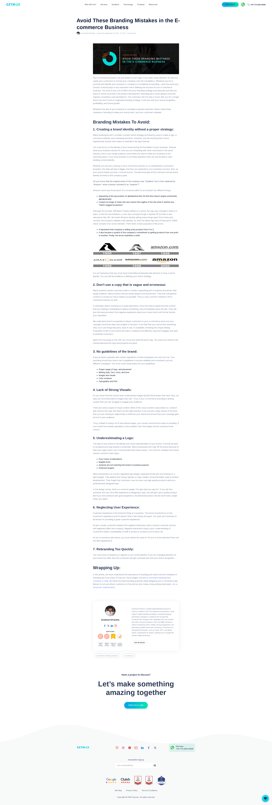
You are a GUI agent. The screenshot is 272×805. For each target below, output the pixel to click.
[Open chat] (265, 798)
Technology (128, 4)
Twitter (108, 626)
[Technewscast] (161, 780)
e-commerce (128, 656)
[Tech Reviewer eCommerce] (137, 780)
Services (103, 4)
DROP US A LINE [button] (136, 705)
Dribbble (123, 747)
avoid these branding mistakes (107, 656)
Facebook (105, 626)
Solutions (115, 4)
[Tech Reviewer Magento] (149, 780)
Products (140, 4)
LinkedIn (112, 626)
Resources (153, 4)
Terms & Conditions (149, 790)
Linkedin (142, 747)
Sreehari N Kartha (110, 620)
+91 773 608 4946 (258, 4)
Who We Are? (90, 4)
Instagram (115, 626)
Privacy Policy (131, 790)
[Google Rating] (111, 780)
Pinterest (129, 747)
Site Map (118, 790)
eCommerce (132, 33)
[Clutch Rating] (125, 780)
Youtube (136, 747)
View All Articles (139, 642)
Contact (230, 4)
